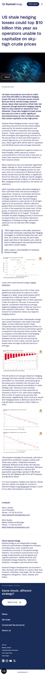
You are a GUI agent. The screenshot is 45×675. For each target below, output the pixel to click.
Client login (5, 655)
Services (6, 620)
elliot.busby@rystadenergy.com (16, 527)
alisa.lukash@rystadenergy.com (16, 515)
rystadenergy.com (22, 672)
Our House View (7, 653)
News (4, 614)
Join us (4, 645)
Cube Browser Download (10, 650)
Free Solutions (22, 487)
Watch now (12, 602)
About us (6, 631)
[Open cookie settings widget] (4, 671)
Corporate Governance (13, 625)
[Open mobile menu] (42, 4)
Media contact (6, 647)
